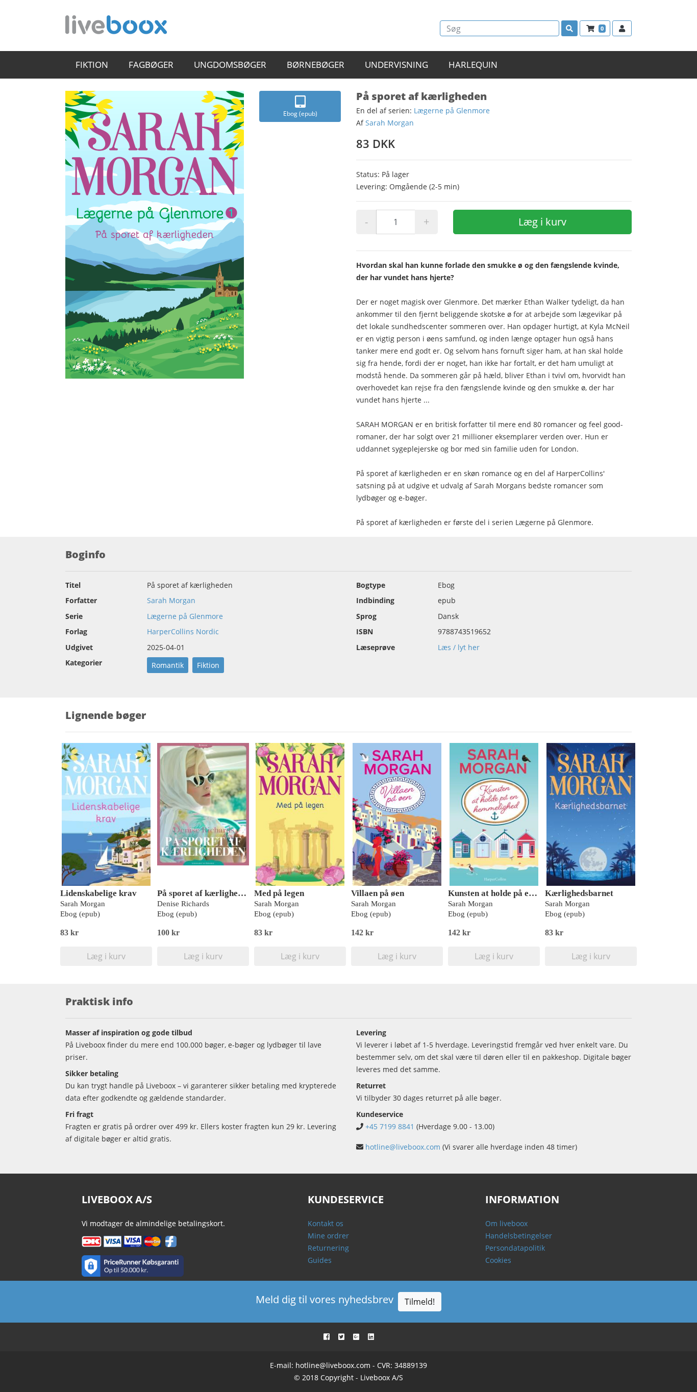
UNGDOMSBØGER (230, 64)
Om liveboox (506, 1223)
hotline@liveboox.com (402, 1147)
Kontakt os (325, 1223)
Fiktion (208, 665)
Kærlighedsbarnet (579, 893)
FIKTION (92, 64)
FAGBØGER (151, 64)
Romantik (168, 665)
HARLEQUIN (473, 64)
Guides (320, 1260)
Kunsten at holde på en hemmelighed (516, 893)
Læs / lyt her (459, 647)
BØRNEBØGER (315, 64)
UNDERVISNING (396, 64)
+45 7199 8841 (389, 1126)
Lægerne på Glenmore (452, 110)
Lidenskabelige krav (98, 893)
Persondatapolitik (515, 1248)
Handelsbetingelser (518, 1235)
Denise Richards (183, 904)
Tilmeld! (420, 1301)
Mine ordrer (328, 1235)
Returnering (328, 1248)
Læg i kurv (542, 222)
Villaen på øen (377, 893)
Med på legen (279, 893)
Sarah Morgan (389, 123)
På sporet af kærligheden (204, 893)
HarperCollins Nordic (183, 631)
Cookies (498, 1260)
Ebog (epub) (300, 113)
